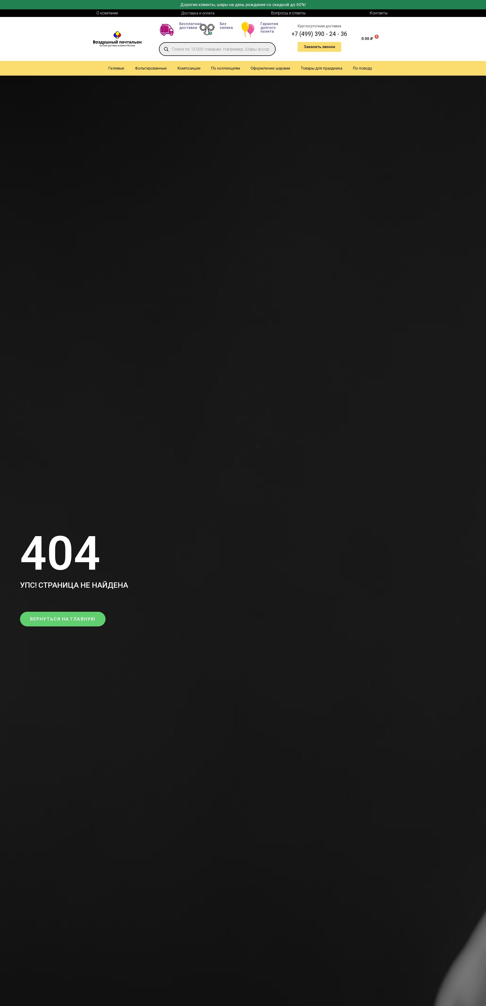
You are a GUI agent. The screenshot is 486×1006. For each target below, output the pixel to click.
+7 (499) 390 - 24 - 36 (319, 34)
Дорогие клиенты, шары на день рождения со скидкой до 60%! (243, 4)
